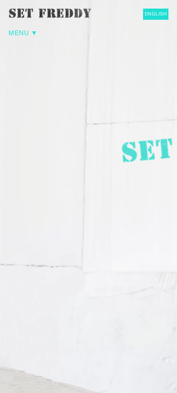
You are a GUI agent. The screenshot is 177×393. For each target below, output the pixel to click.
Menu (19, 33)
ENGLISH (156, 13)
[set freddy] (52, 13)
